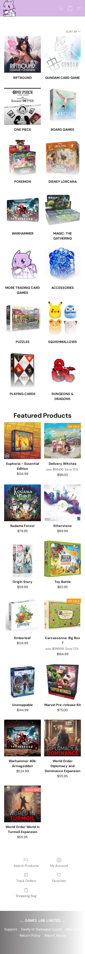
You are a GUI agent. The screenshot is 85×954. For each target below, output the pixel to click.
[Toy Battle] (62, 558)
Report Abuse (55, 935)
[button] (9, 8)
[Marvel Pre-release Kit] (62, 682)
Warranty (73, 929)
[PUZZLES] (22, 318)
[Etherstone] (62, 502)
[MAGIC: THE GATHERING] (62, 210)
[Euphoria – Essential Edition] (22, 440)
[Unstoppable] (22, 682)
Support (10, 929)
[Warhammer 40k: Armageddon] (22, 738)
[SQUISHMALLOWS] (62, 318)
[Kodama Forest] (22, 502)
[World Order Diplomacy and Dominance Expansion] (62, 738)
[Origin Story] (22, 558)
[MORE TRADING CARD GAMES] (22, 264)
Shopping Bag (26, 896)
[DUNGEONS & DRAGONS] (62, 370)
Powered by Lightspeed (42, 943)
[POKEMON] (22, 158)
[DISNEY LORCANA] (62, 158)
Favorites (59, 881)
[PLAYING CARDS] (22, 370)
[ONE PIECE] (22, 106)
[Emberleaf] (22, 615)
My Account (59, 866)
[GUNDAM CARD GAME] (62, 54)
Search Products (26, 866)
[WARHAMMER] (22, 210)
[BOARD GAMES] (62, 106)
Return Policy (30, 935)
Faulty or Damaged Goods (41, 929)
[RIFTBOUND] (22, 54)
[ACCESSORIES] (62, 264)
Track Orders (26, 881)
